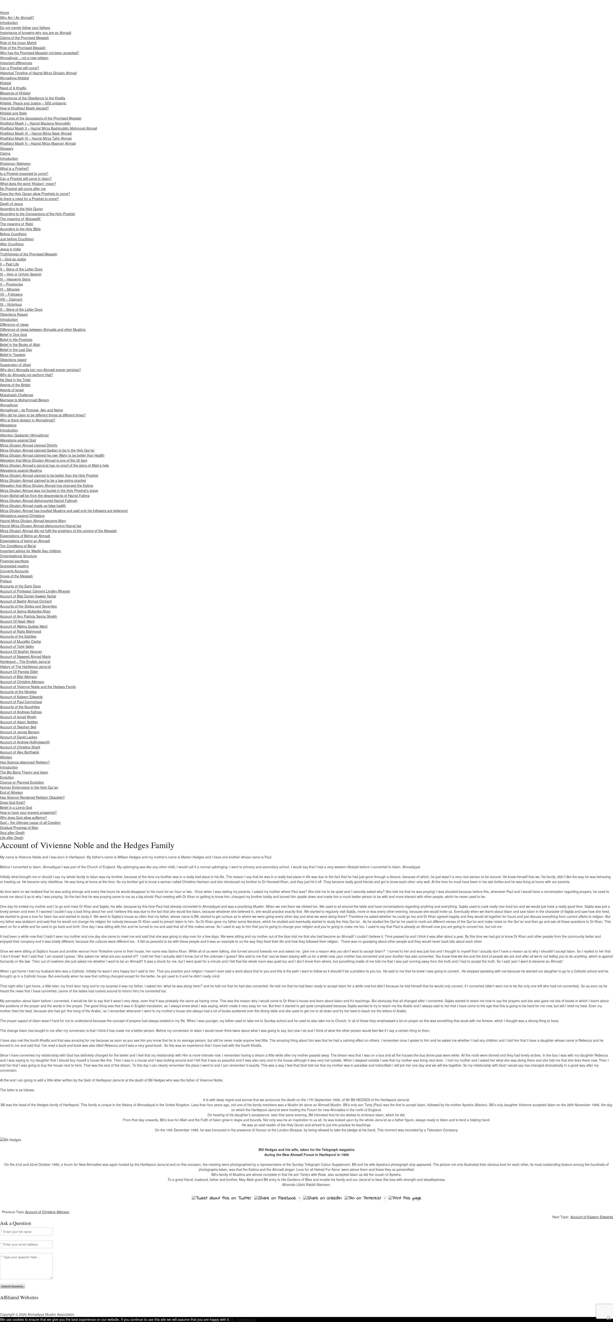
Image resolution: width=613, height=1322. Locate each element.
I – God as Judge (13, 259)
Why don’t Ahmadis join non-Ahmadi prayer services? (40, 369)
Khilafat (5, 82)
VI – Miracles (10, 289)
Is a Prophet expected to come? (24, 173)
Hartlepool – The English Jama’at (25, 661)
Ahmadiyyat (9, 404)
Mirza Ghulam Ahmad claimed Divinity (28, 445)
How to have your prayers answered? (28, 812)
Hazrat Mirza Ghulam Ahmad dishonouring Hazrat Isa (40, 525)
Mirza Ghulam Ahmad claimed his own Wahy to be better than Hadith (52, 455)
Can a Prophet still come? (19, 67)
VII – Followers (11, 294)
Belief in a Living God (16, 807)
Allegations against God (18, 440)
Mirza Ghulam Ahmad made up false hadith (33, 505)
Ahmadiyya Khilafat (14, 77)
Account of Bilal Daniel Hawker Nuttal (28, 596)
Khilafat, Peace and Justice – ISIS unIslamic (33, 103)
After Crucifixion (12, 243)
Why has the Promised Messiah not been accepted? (39, 52)
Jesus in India (10, 249)
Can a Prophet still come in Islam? (26, 178)
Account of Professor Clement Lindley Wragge (35, 591)
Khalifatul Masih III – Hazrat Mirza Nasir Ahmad (36, 133)
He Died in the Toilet (15, 379)
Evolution (7, 777)
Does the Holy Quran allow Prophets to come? (35, 193)
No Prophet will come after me (23, 188)
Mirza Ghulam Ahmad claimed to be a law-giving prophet (43, 480)
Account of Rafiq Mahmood (20, 631)
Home (4, 12)
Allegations (8, 425)
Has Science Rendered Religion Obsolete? (32, 797)
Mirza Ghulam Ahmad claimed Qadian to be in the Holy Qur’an (47, 450)
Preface (6, 581)
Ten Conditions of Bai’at (18, 545)
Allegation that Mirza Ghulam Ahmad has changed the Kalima (46, 485)
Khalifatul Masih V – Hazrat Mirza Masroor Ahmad (38, 143)
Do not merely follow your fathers (25, 27)
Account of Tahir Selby (17, 646)
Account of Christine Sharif (20, 747)
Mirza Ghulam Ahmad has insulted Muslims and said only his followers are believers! (64, 510)
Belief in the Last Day (16, 349)
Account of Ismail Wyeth (18, 716)
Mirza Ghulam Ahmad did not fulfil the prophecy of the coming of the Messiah (58, 530)
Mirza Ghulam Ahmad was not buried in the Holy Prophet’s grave (49, 490)
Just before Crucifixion (17, 238)
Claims (5, 153)
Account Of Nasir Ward (17, 621)
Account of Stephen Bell (18, 726)
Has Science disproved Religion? (25, 762)
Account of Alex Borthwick (19, 752)
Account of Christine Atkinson (22, 681)
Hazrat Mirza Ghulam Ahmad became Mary (33, 520)
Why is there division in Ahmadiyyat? (27, 420)
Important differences (16, 62)
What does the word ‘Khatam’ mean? (28, 183)
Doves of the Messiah (16, 576)
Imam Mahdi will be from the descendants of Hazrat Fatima (45, 495)
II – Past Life (9, 264)
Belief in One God (13, 334)
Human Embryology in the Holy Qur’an (29, 787)
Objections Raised (14, 314)
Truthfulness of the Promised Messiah (28, 254)
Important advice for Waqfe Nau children (30, 550)
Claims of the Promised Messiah (24, 37)
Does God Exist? (12, 802)
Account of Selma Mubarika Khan (25, 611)
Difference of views (14, 324)
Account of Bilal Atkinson (18, 676)
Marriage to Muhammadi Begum (24, 399)
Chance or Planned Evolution (22, 782)
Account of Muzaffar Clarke (20, 641)
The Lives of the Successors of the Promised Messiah (40, 118)
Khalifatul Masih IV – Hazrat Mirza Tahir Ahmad (36, 138)
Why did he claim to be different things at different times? (43, 415)
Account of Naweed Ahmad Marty (25, 656)
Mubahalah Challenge (16, 394)
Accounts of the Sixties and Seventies (28, 606)
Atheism (6, 757)
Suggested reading (14, 565)
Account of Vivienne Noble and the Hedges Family (38, 686)
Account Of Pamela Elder (19, 671)
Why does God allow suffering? (23, 817)
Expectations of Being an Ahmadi (25, 535)
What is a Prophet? (14, 168)
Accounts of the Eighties (18, 636)
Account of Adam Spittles (19, 721)
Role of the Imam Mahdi (18, 42)
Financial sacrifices (14, 560)
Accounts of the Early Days (20, 586)
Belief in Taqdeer (13, 354)
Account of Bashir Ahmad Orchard (26, 601)
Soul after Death (12, 832)
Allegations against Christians (22, 515)
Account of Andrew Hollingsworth (25, 742)
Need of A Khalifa (13, 88)
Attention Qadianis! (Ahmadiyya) (24, 435)
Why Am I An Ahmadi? (17, 17)
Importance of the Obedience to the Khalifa (32, 98)
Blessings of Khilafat (15, 93)
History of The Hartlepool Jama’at (25, 666)
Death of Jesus (11, 203)
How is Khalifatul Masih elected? (24, 108)
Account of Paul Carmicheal (21, 701)
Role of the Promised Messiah (22, 47)
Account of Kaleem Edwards (21, 696)
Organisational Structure (18, 555)
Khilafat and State (13, 113)
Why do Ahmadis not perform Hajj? (26, 374)
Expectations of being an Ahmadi (25, 540)
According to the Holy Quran (21, 208)
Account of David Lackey (18, 737)
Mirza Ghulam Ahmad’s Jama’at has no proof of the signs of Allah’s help (54, 465)
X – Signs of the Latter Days (21, 269)
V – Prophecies (11, 284)
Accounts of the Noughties (20, 706)
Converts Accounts (14, 571)
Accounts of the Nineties (18, 691)
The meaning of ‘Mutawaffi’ (20, 218)
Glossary (6, 148)
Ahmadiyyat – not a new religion (24, 57)
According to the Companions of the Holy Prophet (37, 213)
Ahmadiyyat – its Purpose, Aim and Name (31, 410)
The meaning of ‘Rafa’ (17, 223)
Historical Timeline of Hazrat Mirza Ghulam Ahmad (38, 72)
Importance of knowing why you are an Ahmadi (35, 32)
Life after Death (11, 837)
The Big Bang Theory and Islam (24, 772)
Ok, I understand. (243, 1319)
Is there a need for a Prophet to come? (29, 198)
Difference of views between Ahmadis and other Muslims (42, 329)
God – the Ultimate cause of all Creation (30, 822)
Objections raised (13, 359)
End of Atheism (11, 792)
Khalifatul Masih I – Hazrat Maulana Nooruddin (35, 123)
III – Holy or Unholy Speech (20, 274)
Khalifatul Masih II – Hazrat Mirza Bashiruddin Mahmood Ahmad (48, 128)
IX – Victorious (11, 304)
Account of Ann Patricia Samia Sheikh (28, 616)
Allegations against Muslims (21, 470)
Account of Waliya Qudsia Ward (23, 626)
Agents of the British (15, 384)
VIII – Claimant (11, 299)
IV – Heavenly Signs (15, 279)
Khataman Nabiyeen (15, 163)
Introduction (9, 22)
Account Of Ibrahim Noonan (21, 651)
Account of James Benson (20, 732)
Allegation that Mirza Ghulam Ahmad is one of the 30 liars (43, 460)
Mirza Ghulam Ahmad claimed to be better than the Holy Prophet (49, 475)
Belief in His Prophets (16, 339)
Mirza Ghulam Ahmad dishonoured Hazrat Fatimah (38, 500)
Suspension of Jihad (15, 364)
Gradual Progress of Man (19, 827)
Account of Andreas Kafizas (21, 711)
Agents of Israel (12, 389)
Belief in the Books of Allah (20, 344)
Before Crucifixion (13, 233)
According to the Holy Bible (20, 228)
